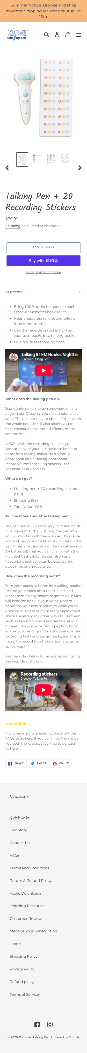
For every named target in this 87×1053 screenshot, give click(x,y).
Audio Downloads (25, 893)
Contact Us (19, 842)
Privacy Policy (22, 969)
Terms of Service (24, 994)
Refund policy (22, 981)
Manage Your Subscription (33, 931)
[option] (22, 159)
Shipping (13, 226)
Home (15, 944)
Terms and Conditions (29, 868)
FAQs (15, 855)
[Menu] (78, 34)
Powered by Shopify (65, 1037)
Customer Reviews (26, 918)
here (28, 738)
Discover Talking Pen (34, 1037)
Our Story (18, 830)
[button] (43, 292)
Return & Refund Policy (30, 880)
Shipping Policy (23, 956)
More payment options (43, 272)
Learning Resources (27, 906)
